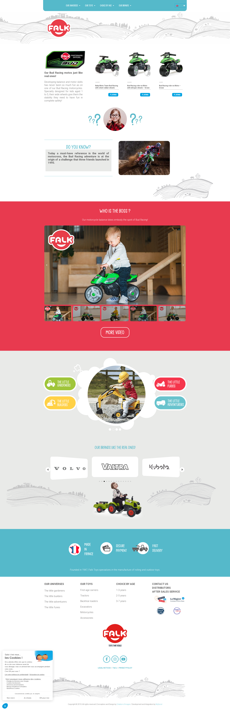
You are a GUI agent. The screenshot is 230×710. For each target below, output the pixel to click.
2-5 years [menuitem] (121, 595)
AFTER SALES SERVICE (166, 591)
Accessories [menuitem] (86, 617)
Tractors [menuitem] (84, 595)
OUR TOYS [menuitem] (89, 5)
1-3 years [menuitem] (121, 590)
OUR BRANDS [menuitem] (124, 5)
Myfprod (159, 704)
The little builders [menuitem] (53, 596)
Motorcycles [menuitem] (86, 612)
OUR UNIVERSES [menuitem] (72, 5)
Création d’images (123, 704)
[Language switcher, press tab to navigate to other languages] (180, 5)
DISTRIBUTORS (161, 587)
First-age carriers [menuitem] (89, 590)
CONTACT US (160, 583)
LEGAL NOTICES (104, 668)
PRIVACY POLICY (125, 668)
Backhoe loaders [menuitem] (89, 601)
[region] (115, 394)
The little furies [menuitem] (52, 607)
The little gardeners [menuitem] (54, 590)
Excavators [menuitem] (86, 606)
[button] (47, 265)
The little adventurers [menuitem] (55, 601)
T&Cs (114, 668)
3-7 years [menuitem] (121, 601)
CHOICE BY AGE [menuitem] (106, 5)
